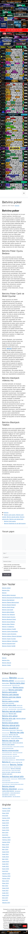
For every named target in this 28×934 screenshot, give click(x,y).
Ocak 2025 (5, 825)
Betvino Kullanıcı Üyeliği (9, 629)
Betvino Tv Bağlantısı (8, 626)
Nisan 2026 (5, 813)
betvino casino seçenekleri (8, 703)
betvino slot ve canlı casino (7, 756)
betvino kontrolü (5, 734)
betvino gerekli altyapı (21, 709)
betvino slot (15, 754)
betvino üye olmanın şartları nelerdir (16, 784)
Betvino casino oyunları (10, 701)
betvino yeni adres (6, 772)
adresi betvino (5, 678)
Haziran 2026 (6, 811)
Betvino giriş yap (9, 718)
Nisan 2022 (5, 883)
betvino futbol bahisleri (12, 709)
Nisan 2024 (5, 847)
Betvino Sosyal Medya (8, 622)
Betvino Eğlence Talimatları (10, 641)
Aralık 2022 (5, 866)
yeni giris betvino (16, 796)
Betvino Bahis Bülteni (8, 612)
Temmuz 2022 (6, 876)
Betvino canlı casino (10, 515)
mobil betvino (12, 794)
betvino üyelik (21, 778)
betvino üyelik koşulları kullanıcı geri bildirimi (10, 782)
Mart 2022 (5, 885)
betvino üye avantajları (6, 778)
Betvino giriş (12, 713)
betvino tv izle (5, 764)
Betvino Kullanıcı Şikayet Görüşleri (12, 636)
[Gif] (14, 81)
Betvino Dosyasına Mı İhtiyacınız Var (12, 597)
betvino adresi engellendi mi (20, 680)
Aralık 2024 (5, 827)
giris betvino (17, 791)
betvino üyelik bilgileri (6, 780)
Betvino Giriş (5, 590)
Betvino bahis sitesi (17, 683)
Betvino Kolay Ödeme (8, 624)
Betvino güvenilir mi (10, 728)
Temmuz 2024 (6, 840)
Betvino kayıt (19, 730)
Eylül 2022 (5, 871)
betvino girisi (5, 713)
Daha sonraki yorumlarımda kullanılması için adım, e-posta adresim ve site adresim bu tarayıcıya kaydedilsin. (14, 567)
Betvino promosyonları (10, 750)
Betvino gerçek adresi (13, 517)
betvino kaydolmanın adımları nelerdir (9, 730)
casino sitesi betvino (8, 791)
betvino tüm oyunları (17, 766)
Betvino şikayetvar (9, 789)
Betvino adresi (8, 681)
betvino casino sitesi (9, 705)
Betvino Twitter (6, 665)
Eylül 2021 (5, 900)
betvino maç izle (13, 734)
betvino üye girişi (14, 778)
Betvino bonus (18, 687)
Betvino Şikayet (6, 662)
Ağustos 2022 (6, 873)
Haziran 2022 (6, 878)
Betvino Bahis (5, 683)
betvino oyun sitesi (7, 742)
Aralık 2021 (5, 893)
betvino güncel (20, 718)
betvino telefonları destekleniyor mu (8, 759)
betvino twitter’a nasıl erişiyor (7, 766)
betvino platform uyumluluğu (18, 746)
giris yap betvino (6, 792)
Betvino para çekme (8, 744)
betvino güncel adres (7, 720)
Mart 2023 (5, 859)
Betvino (9, 348)
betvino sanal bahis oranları (7, 752)
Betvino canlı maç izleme (11, 697)
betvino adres (21, 678)
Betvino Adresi (6, 588)
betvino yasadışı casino (6, 770)
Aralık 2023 (5, 856)
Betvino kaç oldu (17, 732)
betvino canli (5, 689)
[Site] (14, 50)
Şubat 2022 (5, 888)
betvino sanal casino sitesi (7, 754)
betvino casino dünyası (6, 699)
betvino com (19, 705)
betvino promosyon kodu (7, 748)
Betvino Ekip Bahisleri (8, 600)
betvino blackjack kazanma (7, 687)
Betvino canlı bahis (15, 690)
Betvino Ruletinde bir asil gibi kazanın (15, 523)
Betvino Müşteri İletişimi (9, 605)
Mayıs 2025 (5, 820)
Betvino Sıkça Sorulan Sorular (8, 757)
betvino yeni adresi (16, 772)
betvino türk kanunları (6, 768)
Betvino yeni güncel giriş (16, 519)
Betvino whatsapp (16, 768)
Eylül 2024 (5, 835)
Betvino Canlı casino (10, 521)
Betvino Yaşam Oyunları (9, 638)
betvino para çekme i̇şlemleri (7, 746)
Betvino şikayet (8, 786)
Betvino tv (6, 762)
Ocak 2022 (5, 890)
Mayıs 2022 (5, 881)
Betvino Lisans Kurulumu (9, 634)
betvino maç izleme (7, 736)
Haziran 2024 (6, 842)
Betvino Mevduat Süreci (9, 619)
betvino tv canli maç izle (16, 762)
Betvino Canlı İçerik (7, 609)
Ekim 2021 (5, 898)
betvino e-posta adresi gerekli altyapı (15, 707)
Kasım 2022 (5, 869)
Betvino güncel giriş (11, 725)
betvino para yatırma (17, 742)
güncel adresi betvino (15, 792)
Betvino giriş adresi (9, 716)
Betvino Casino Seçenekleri (10, 631)
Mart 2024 (5, 849)
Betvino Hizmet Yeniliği (8, 646)
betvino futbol (4, 709)
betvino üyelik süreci (6, 784)
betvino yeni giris (7, 774)
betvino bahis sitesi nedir (6, 685)
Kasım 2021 (5, 895)
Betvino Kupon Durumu (8, 617)
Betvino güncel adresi (10, 723)
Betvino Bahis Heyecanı (9, 595)
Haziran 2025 (6, 818)
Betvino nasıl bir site (10, 740)
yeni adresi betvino (7, 796)
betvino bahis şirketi (16, 685)
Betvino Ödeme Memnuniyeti (10, 602)
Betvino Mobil (16, 736)
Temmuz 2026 (6, 808)
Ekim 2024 (5, 832)
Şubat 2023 (5, 861)
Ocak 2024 (5, 854)
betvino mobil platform (6, 738)
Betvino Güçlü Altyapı (8, 607)
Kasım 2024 (5, 830)
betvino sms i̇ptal (16, 756)
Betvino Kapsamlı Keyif (8, 643)
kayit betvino (5, 794)
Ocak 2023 (5, 864)
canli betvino (20, 789)
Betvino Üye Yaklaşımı (8, 614)
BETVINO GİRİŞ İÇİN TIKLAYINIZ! (14, 30)
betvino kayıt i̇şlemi (5, 732)
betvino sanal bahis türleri (17, 752)
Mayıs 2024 (5, 844)
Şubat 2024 (5, 852)
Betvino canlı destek (10, 694)
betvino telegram (20, 759)
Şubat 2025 (5, 823)
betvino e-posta (5, 707)
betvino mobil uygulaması (17, 738)
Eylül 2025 (5, 815)
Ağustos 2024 (6, 837)
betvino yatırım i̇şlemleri (15, 770)
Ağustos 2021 (6, 902)
